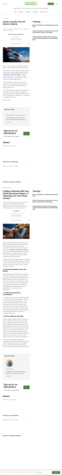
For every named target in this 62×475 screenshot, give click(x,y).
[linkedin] (14, 43)
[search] (6, 4)
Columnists (35, 11)
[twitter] (16, 43)
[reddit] (18, 43)
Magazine (21, 11)
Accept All (56, 472)
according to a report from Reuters (12, 74)
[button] (4, 4)
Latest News (6, 18)
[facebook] (11, 43)
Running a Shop (44, 11)
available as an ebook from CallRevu (18, 249)
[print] (29, 43)
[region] (31, 472)
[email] (20, 43)
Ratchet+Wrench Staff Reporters (16, 34)
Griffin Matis (16, 210)
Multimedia (28, 11)
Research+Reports (7, 187)
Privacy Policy (39, 472)
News (15, 11)
